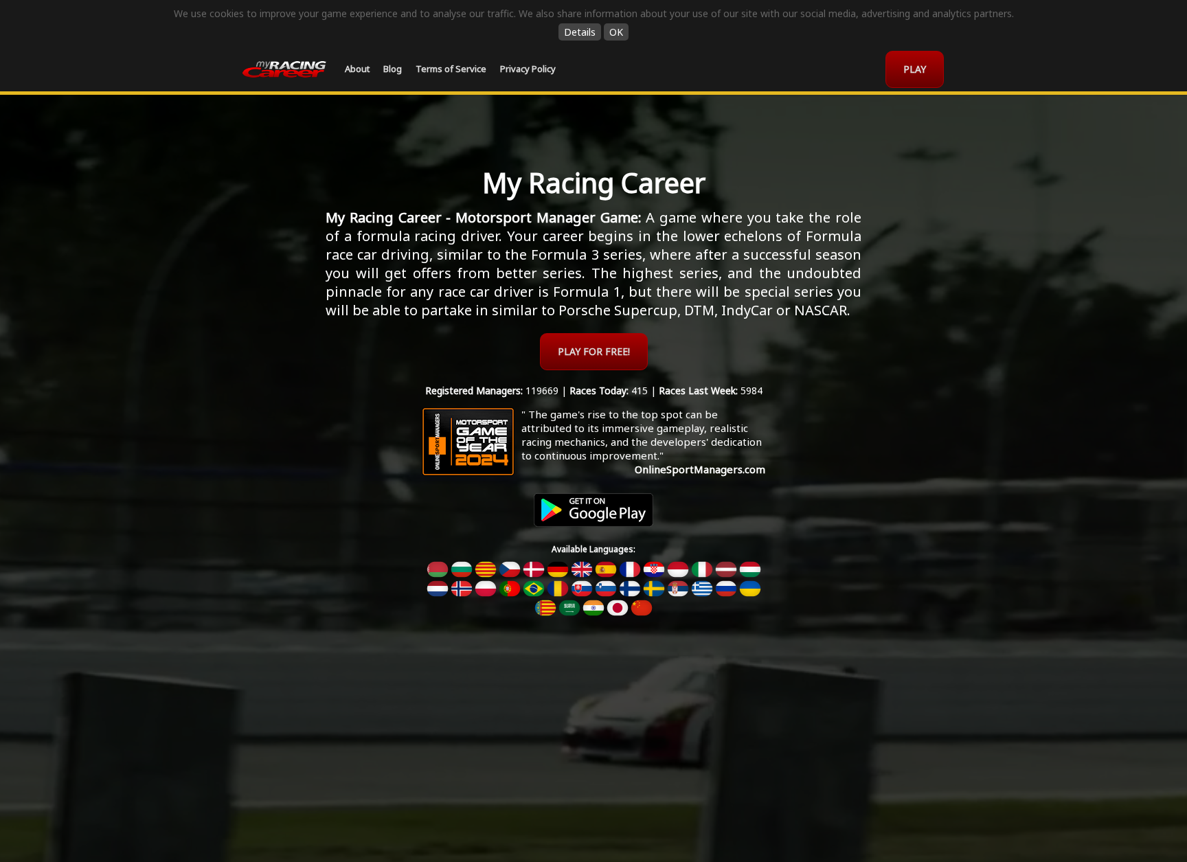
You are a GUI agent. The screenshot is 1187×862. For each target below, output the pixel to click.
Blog (392, 69)
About (357, 69)
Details (580, 31)
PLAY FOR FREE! (594, 351)
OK (616, 31)
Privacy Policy (528, 69)
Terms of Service (451, 69)
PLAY (914, 69)
